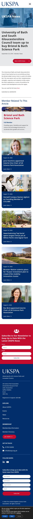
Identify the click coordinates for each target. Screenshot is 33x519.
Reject (12, 516)
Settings (19, 516)
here (18, 88)
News (4, 415)
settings (19, 513)
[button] (30, 4)
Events (5, 411)
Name (3, 344)
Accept (5, 516)
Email (3, 350)
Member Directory (8, 432)
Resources (6, 419)
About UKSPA (7, 407)
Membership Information (11, 428)
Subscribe (16, 493)
